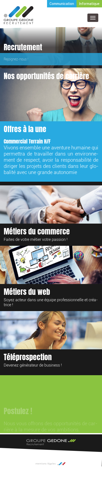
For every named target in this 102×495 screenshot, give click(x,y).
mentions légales (45, 463)
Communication (62, 3)
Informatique (89, 3)
